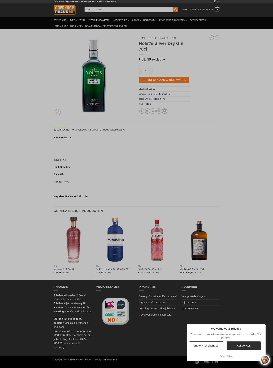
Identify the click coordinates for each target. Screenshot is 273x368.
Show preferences (206, 345)
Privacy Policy (226, 356)
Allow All (244, 345)
